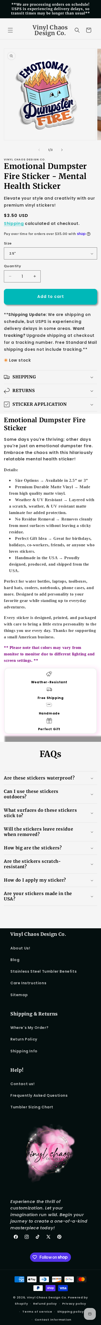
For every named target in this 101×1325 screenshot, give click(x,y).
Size (8, 243)
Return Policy (23, 1039)
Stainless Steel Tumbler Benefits (43, 971)
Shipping (14, 223)
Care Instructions (28, 983)
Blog (14, 959)
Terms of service (37, 1312)
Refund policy (45, 1304)
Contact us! (22, 1083)
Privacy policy (74, 1304)
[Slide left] (39, 150)
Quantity (12, 266)
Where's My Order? (29, 1027)
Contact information (53, 1320)
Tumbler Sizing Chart (31, 1107)
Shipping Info (24, 1051)
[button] (10, 30)
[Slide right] (62, 150)
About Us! (20, 948)
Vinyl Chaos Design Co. (47, 1297)
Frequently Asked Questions (39, 1095)
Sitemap (19, 994)
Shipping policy (70, 1312)
